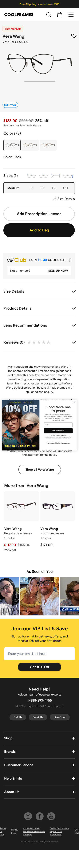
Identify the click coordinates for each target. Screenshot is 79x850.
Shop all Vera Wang (39, 469)
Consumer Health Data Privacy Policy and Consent (34, 831)
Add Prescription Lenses (39, 214)
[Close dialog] (74, 402)
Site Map (77, 831)
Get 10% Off (39, 667)
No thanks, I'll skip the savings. (58, 443)
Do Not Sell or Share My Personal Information (59, 831)
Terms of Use (3, 831)
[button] (39, 596)
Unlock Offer (58, 431)
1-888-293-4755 (39, 700)
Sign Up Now (58, 271)
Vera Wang (13, 36)
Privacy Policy (14, 831)
